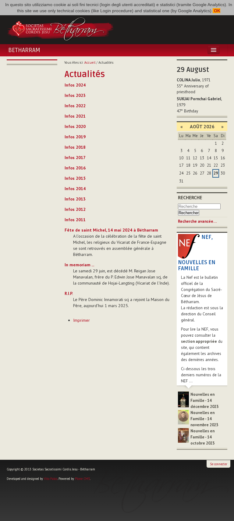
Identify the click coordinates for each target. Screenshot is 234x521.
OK (216, 10)
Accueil (89, 62)
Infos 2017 (75, 157)
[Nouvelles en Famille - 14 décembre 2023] (183, 399)
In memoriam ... (79, 265)
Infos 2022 (75, 105)
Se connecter (218, 464)
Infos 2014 (75, 188)
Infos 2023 (75, 95)
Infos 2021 (75, 116)
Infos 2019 (75, 137)
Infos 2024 (75, 85)
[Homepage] (60, 28)
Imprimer (81, 320)
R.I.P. (69, 293)
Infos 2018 (75, 147)
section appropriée (199, 341)
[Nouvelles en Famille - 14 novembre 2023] (183, 416)
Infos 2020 (75, 126)
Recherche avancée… (197, 221)
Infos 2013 (75, 199)
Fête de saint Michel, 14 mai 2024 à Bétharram (111, 230)
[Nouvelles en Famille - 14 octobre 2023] (183, 435)
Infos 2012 (75, 209)
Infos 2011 (75, 219)
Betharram (24, 50)
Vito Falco (50, 479)
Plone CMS (82, 479)
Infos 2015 (75, 178)
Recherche (190, 197)
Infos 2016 (75, 168)
